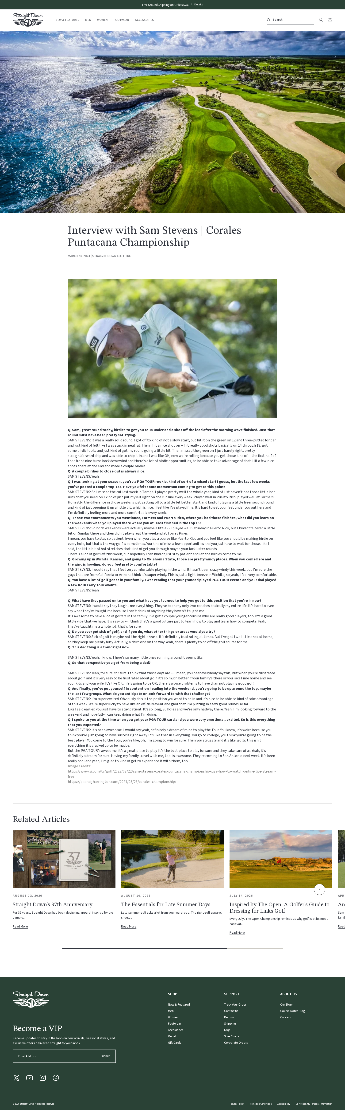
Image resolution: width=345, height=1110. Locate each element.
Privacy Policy (237, 1104)
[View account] (320, 19)
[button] (330, 19)
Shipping (230, 1023)
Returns (229, 1017)
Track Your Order (235, 1004)
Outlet (172, 1036)
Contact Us (231, 1011)
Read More (22, 926)
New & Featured (67, 20)
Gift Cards (174, 1042)
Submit (105, 1056)
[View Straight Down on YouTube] (29, 1078)
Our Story (286, 1004)
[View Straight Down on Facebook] (56, 1078)
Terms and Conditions (260, 1104)
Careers (285, 1017)
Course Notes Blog (292, 1011)
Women (102, 20)
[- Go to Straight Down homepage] (31, 999)
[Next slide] (319, 889)
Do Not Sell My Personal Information (314, 1104)
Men (88, 20)
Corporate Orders (236, 1042)
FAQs (227, 1030)
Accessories (144, 20)
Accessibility (283, 1104)
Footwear (121, 20)
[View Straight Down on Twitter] (16, 1078)
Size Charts (231, 1036)
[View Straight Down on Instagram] (42, 1078)
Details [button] (198, 5)
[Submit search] (268, 20)
